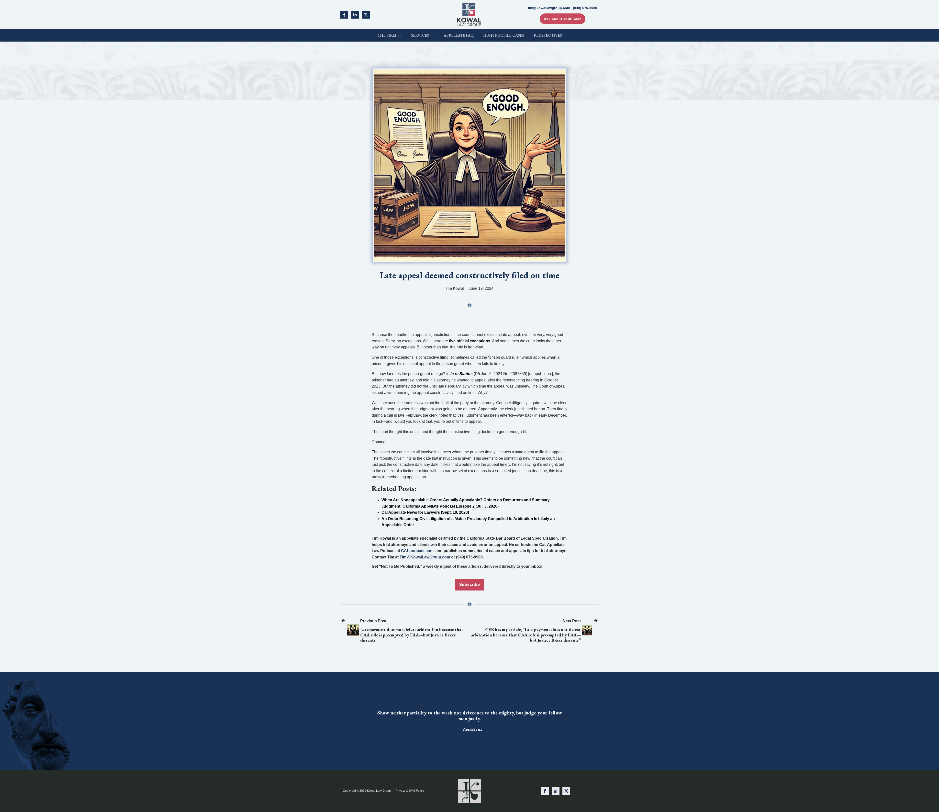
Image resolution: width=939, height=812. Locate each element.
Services (420, 35)
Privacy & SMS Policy (410, 790)
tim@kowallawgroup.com (549, 8)
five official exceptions (469, 341)
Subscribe (469, 584)
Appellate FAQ (458, 35)
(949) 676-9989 (585, 8)
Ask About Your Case (562, 19)
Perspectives (548, 35)
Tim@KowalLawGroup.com (425, 557)
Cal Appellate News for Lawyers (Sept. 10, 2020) (425, 512)
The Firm (386, 35)
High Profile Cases (503, 35)
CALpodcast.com (417, 551)
